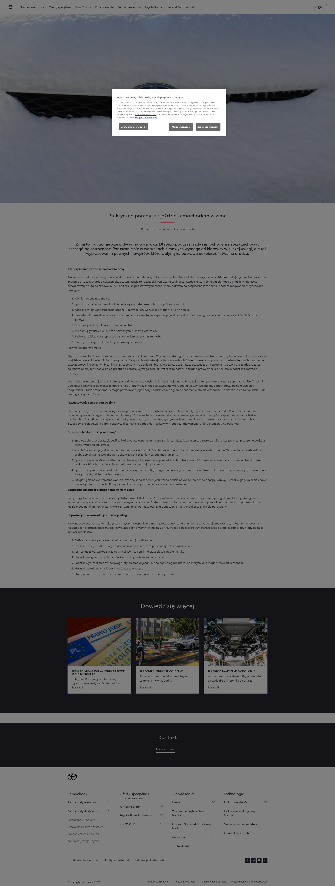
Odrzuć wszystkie (181, 126)
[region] (169, 112)
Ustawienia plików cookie (134, 126)
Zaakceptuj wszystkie (208, 126)
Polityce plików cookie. (145, 117)
